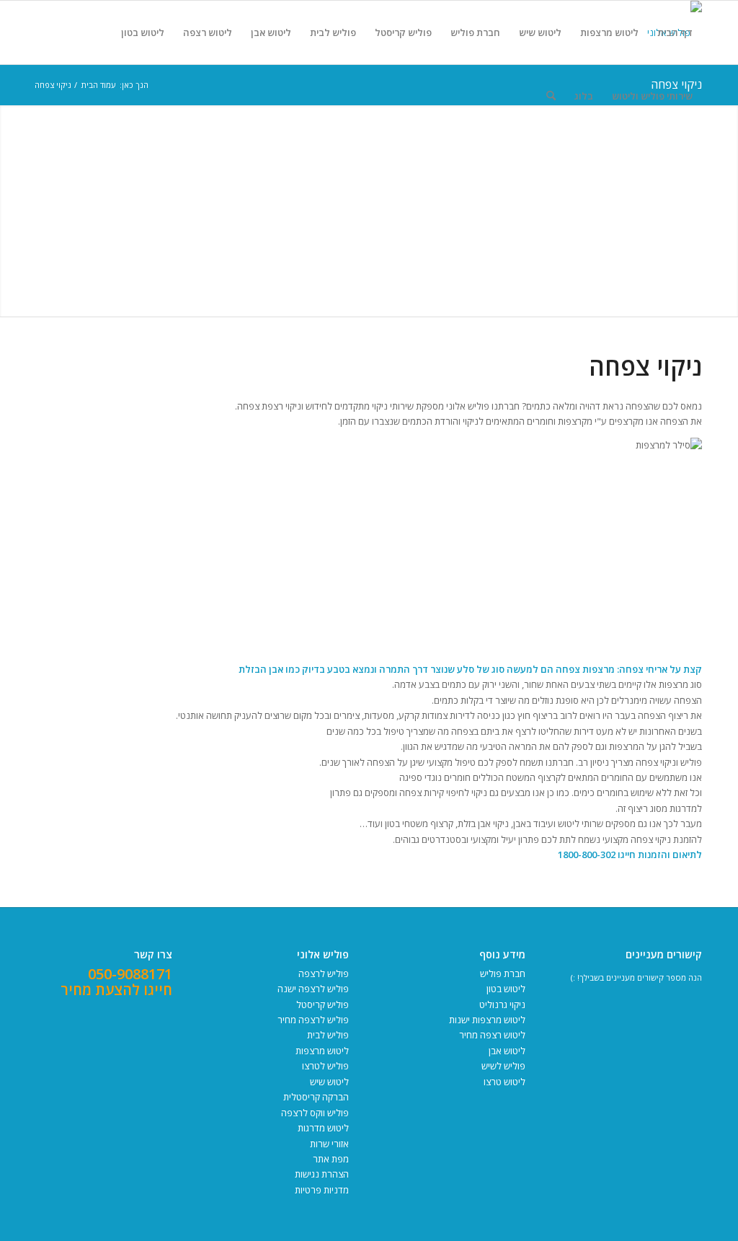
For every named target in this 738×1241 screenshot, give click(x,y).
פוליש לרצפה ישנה (313, 988)
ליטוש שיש (329, 1081)
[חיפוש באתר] (551, 96)
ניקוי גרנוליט (502, 1004)
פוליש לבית (328, 1034)
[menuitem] (675, 32)
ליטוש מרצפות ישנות (487, 1019)
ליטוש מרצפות (322, 1050)
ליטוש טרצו (504, 1081)
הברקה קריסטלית (316, 1096)
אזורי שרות (329, 1143)
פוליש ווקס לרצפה (315, 1112)
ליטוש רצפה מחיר (492, 1034)
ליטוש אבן (507, 1050)
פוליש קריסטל (322, 1004)
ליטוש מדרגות (323, 1127)
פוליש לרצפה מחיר (313, 1019)
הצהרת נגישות (322, 1173)
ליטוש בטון (505, 988)
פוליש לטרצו (325, 1065)
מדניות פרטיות (322, 1189)
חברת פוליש (502, 973)
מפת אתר (331, 1158)
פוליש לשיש (503, 1065)
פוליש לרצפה (323, 973)
